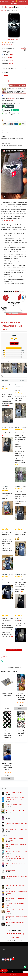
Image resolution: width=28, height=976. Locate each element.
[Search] (24, 7)
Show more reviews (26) (14, 649)
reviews (12, 42)
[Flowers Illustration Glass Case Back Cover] (7, 719)
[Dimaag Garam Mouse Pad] (7, 682)
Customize (20, 708)
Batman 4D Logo (17, 145)
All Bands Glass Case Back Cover (21, 733)
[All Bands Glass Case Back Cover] (20, 719)
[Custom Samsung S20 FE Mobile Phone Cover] (20, 682)
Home (2, 10)
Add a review (14, 343)
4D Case (11, 145)
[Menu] (2, 7)
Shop (5, 10)
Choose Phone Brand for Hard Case (12, 66)
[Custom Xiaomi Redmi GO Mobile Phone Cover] (7, 752)
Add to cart (14, 974)
